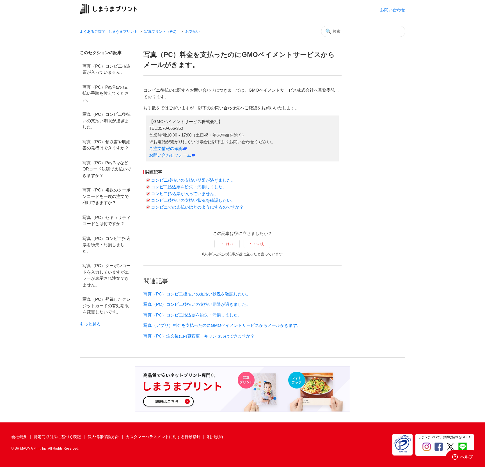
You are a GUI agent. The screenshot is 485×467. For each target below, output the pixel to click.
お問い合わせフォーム (170, 155)
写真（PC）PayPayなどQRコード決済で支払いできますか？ (107, 169)
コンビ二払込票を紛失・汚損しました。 (189, 186)
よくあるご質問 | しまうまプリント (109, 31)
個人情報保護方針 (103, 436)
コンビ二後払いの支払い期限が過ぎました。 (193, 180)
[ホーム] (108, 12)
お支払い (192, 31)
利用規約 (215, 436)
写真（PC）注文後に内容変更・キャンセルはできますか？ (199, 336)
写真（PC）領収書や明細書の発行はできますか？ (107, 145)
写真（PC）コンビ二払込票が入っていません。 (107, 69)
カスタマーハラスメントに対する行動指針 (163, 436)
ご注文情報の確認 (166, 148)
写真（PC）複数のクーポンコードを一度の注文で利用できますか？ (107, 196)
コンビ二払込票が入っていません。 (184, 193)
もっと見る (90, 324)
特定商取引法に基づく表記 (57, 436)
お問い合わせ (392, 9)
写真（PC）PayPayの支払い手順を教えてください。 (106, 93)
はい (229, 244)
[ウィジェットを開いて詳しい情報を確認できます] (462, 457)
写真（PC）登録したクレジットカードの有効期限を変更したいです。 (107, 305)
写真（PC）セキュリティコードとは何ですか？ (107, 220)
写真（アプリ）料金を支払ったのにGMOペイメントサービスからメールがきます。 (222, 325)
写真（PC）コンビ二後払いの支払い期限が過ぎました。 (107, 120)
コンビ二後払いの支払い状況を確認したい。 (193, 200)
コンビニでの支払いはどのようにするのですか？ (197, 207)
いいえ (259, 244)
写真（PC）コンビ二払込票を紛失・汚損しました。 (107, 244)
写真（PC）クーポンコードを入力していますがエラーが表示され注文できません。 (107, 275)
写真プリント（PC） (161, 31)
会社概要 (19, 436)
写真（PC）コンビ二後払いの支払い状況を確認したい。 (196, 294)
